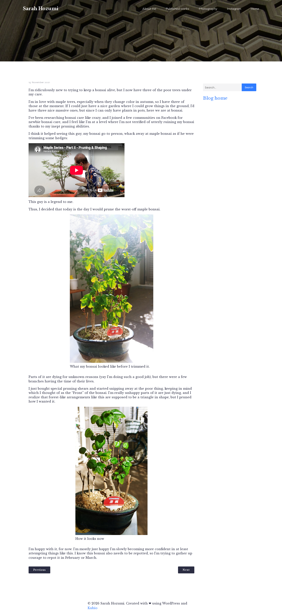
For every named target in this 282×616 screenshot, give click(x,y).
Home (255, 9)
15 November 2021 (39, 82)
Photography (208, 9)
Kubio (92, 608)
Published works (177, 9)
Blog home (215, 98)
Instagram (234, 9)
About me (149, 9)
